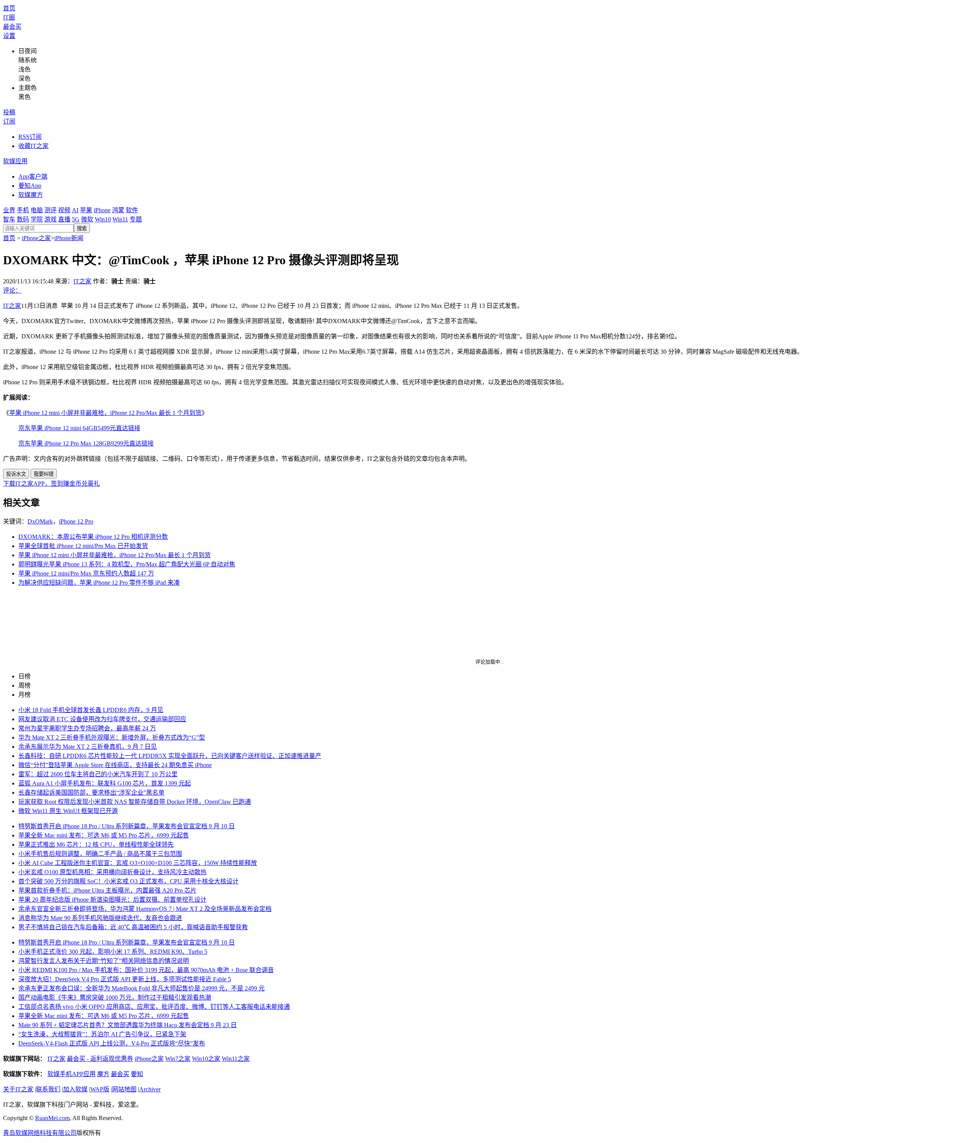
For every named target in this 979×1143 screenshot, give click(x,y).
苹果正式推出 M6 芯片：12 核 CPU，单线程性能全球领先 (96, 844)
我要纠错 (44, 474)
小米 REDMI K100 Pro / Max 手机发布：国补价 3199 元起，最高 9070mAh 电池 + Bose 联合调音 (146, 970)
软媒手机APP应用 (71, 1074)
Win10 (103, 219)
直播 (64, 219)
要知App (29, 185)
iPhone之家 (36, 238)
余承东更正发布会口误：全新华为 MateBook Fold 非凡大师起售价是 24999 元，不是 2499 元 (141, 988)
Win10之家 (206, 1058)
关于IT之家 (18, 1089)
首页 (9, 8)
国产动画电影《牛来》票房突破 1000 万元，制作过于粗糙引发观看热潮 (114, 997)
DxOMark (40, 521)
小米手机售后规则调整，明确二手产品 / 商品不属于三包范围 (100, 853)
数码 (23, 219)
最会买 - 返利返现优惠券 (100, 1058)
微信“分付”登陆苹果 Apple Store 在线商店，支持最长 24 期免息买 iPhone (115, 765)
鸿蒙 (118, 210)
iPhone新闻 (68, 238)
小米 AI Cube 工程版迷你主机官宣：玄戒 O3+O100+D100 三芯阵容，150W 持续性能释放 (137, 863)
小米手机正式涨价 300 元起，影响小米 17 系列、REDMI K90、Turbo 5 (112, 951)
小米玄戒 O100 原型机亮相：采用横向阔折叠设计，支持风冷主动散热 (112, 872)
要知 (137, 1074)
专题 (136, 219)
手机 (23, 210)
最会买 (12, 26)
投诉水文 (16, 474)
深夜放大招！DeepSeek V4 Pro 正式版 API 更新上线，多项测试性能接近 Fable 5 (124, 979)
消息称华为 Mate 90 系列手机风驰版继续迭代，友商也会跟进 (100, 918)
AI (75, 210)
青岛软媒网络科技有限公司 (39, 1133)
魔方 (103, 1074)
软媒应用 (15, 161)
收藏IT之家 (33, 146)
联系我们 (48, 1089)
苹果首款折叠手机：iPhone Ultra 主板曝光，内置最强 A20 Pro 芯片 (107, 890)
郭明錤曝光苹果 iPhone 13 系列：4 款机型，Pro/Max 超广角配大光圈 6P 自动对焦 (126, 564)
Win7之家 (177, 1058)
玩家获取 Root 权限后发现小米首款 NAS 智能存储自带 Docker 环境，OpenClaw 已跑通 (134, 801)
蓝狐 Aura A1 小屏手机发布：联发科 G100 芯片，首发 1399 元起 (104, 783)
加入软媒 (75, 1089)
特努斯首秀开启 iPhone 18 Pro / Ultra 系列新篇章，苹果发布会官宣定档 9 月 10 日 (126, 826)
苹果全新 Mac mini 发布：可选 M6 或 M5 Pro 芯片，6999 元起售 (103, 835)
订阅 (9, 121)
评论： (12, 290)
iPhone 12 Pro (76, 521)
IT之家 (82, 281)
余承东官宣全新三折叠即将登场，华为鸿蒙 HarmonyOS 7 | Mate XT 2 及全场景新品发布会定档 (145, 909)
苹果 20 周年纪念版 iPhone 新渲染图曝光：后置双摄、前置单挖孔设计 (112, 899)
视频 (64, 210)
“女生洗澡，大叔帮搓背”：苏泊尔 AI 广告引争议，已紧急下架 (102, 1034)
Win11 (120, 219)
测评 (50, 210)
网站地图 (124, 1089)
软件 (132, 210)
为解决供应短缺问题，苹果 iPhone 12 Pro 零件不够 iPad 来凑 (99, 582)
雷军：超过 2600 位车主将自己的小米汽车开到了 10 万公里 (97, 774)
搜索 (82, 228)
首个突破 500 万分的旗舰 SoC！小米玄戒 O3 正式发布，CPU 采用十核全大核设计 (128, 881)
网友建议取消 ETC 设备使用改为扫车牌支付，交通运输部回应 (102, 719)
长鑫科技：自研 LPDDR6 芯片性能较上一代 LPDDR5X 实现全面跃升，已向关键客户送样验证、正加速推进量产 (169, 756)
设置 (9, 36)
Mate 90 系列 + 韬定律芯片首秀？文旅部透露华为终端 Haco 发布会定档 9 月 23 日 (127, 1025)
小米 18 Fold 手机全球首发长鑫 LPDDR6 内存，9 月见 (90, 710)
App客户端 (32, 176)
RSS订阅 (30, 136)
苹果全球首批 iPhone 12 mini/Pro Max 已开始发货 (83, 546)
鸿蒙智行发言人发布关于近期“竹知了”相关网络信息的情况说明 (103, 961)
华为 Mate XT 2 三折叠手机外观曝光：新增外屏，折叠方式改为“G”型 (111, 737)
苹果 (86, 210)
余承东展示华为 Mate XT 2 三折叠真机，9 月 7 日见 (87, 746)
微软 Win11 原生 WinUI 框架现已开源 (68, 811)
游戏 (50, 219)
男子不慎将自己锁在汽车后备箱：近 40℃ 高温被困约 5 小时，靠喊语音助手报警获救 (133, 927)
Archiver (150, 1089)
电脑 (37, 210)
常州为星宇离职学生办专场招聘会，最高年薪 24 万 (87, 728)
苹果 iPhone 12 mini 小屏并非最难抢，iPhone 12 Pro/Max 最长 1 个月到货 (105, 413)
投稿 (9, 112)
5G (76, 219)
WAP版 (99, 1089)
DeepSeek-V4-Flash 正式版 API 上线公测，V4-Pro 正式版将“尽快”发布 (111, 1043)
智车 (9, 219)
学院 (37, 219)
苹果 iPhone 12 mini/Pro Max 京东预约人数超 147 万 (86, 573)
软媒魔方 (30, 195)
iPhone (102, 210)
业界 (9, 210)
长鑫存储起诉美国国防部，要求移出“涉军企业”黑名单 (91, 792)
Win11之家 (236, 1058)
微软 (87, 219)
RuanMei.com (52, 1118)
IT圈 (9, 17)
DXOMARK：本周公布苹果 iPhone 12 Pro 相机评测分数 (93, 536)
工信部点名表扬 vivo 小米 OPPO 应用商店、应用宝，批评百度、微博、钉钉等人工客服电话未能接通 (154, 1006)
